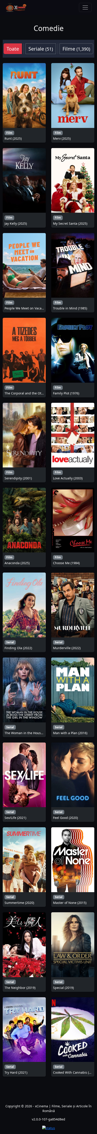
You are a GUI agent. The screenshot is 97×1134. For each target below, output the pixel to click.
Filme (76, 48)
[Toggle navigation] (85, 7)
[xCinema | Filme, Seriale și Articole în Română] (16, 7)
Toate (13, 48)
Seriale (40, 48)
